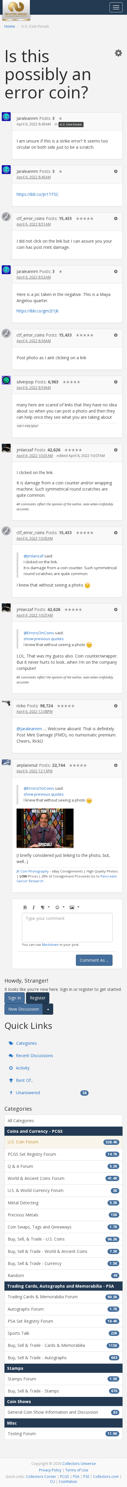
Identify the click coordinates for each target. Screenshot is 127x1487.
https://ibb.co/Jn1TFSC (38, 194)
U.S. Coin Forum (71, 124)
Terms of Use (76, 1470)
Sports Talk (62, 1333)
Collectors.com (106, 1476)
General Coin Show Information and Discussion (62, 1412)
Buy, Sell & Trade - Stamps (62, 1391)
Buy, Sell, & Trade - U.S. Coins (62, 1239)
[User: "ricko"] (6, 703)
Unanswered (51, 1092)
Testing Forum (62, 1433)
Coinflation (68, 1481)
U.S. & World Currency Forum (62, 1190)
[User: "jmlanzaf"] (6, 448)
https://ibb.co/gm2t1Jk (37, 311)
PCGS (64, 1476)
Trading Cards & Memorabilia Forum (62, 1296)
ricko (21, 705)
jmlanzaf (25, 450)
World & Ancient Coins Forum (62, 1178)
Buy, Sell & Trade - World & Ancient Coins (62, 1251)
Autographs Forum (62, 1309)
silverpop (25, 382)
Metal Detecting (62, 1203)
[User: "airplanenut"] (6, 762)
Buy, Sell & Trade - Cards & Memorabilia (62, 1345)
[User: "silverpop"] (6, 380)
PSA (76, 1476)
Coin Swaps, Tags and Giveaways (62, 1227)
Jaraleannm (27, 118)
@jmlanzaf (33, 556)
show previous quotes (44, 638)
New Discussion (23, 1009)
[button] (118, 52)
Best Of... (24, 1080)
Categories (26, 1043)
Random (62, 1275)
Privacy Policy (50, 1470)
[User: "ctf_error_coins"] (6, 216)
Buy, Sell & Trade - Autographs (62, 1357)
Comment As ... (94, 960)
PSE (86, 1476)
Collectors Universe (79, 1463)
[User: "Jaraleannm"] (6, 116)
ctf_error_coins (31, 218)
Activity (22, 1068)
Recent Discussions (34, 1055)
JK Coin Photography (33, 871)
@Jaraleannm (29, 728)
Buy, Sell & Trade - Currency (62, 1263)
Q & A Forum (62, 1166)
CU (52, 1481)
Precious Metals (62, 1215)
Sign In (14, 998)
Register (37, 998)
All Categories (21, 1120)
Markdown (50, 944)
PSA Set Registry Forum (62, 1321)
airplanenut (27, 765)
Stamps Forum (62, 1379)
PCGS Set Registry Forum (62, 1154)
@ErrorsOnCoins (39, 632)
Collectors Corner (41, 1476)
